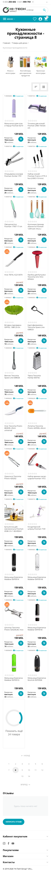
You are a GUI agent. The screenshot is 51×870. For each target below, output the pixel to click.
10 (29, 770)
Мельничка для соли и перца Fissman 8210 (13, 124)
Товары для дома (19, 43)
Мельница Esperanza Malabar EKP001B (37, 629)
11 (36, 770)
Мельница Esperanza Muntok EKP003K (37, 679)
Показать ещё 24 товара (14, 732)
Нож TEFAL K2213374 (13, 275)
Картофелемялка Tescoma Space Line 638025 (36, 327)
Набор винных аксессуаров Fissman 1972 (37, 477)
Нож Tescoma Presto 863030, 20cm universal (13, 428)
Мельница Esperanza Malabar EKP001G (13, 679)
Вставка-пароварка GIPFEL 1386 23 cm (12, 326)
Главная (6, 43)
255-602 (9, 2)
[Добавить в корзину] (20, 139)
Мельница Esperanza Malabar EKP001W (37, 578)
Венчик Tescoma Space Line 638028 (12, 377)
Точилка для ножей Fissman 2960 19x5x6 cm (36, 125)
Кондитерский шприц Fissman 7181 (37, 528)
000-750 (24, 2)
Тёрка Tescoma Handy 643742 (34, 377)
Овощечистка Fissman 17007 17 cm (13, 225)
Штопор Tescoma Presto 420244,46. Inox (13, 629)
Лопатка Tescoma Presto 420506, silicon (37, 427)
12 (42, 770)
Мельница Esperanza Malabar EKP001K (13, 578)
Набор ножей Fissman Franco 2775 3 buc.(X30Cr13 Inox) (37, 176)
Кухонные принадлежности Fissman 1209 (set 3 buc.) (36, 226)
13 (22, 776)
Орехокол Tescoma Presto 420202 (12, 477)
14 (29, 776)
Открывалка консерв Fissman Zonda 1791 (13, 175)
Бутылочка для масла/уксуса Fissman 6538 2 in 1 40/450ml (13, 529)
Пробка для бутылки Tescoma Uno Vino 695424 (37, 277)
